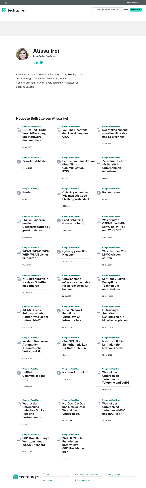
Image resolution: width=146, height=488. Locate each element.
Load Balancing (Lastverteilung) (73, 221)
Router (27, 192)
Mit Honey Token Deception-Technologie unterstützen (113, 284)
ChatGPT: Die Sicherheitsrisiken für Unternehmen (74, 344)
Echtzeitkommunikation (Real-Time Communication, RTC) (78, 166)
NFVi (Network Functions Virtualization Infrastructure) (72, 315)
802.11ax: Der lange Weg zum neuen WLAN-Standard (35, 441)
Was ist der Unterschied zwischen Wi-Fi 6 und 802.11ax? (113, 408)
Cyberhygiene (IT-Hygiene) (74, 252)
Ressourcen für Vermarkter (87, 474)
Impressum (47, 480)
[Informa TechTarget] (6, 2)
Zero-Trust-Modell (35, 161)
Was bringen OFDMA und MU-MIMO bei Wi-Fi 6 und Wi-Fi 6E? (113, 225)
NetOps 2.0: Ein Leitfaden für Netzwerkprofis (113, 344)
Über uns (46, 474)
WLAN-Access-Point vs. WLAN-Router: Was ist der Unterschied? (35, 315)
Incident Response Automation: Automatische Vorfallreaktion (35, 346)
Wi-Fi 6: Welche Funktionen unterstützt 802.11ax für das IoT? (73, 444)
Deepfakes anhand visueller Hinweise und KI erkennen (115, 133)
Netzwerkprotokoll (75, 372)
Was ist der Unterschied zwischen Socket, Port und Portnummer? (34, 410)
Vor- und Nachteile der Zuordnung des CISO (75, 133)
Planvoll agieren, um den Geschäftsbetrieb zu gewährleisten (36, 225)
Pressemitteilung (82, 480)
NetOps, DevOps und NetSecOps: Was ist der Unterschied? (73, 408)
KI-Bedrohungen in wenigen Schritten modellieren (35, 282)
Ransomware (111, 192)
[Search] (120, 10)
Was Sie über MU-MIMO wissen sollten (114, 254)
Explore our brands (132, 2)
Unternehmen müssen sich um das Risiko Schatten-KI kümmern (76, 284)
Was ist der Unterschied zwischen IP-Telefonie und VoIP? (115, 377)
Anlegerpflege (114, 474)
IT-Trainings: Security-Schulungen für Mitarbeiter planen (115, 315)
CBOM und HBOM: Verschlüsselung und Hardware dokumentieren (34, 135)
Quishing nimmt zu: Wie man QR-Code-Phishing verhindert (75, 196)
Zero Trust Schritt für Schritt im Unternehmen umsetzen (114, 166)
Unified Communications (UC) (33, 376)
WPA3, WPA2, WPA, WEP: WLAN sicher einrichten (36, 254)
